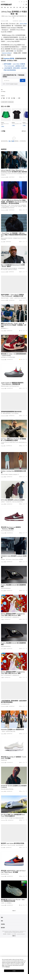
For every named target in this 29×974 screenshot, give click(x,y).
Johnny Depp (23, 23)
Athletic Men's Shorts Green (5, 124)
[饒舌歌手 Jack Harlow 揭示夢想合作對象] (14, 833)
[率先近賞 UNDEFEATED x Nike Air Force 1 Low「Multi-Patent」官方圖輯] (14, 860)
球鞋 (5, 7)
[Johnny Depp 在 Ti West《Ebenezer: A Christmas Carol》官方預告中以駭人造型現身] (14, 160)
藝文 (8, 7)
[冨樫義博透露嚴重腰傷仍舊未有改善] (14, 401)
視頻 (20, 7)
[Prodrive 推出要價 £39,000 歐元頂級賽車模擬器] (14, 574)
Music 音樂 (3, 241)
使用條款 (11, 83)
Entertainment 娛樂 (4, 20)
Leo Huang (3, 91)
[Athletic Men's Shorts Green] (6, 114)
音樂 (14, 7)
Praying (2, 122)
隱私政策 (15, 83)
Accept (14, 970)
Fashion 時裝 (3, 330)
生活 (17, 7)
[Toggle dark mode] (24, 4)
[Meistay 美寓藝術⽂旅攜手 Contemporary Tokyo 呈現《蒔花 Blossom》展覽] (14, 603)
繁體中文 (14, 935)
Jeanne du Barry (6, 53)
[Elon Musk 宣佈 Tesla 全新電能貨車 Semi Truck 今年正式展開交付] (14, 804)
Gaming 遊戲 (3, 590)
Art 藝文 (2, 619)
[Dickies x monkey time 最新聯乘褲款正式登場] (14, 461)
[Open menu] (26, 4)
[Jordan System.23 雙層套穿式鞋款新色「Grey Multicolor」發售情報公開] (14, 372)
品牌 (23, 7)
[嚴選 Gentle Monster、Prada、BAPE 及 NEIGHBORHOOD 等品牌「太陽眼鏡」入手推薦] (14, 313)
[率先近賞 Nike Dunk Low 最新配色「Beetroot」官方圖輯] (14, 517)
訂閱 (22, 80)
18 (15, 51)
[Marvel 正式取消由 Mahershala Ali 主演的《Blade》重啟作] (14, 254)
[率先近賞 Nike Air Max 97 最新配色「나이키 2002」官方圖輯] (14, 746)
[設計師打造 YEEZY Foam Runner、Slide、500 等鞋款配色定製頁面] (14, 889)
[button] (26, 21)
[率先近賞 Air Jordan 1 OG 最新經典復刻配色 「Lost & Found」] (14, 343)
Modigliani (10, 101)
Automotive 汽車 (4, 820)
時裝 (2, 7)
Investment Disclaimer (21, 934)
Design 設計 (3, 445)
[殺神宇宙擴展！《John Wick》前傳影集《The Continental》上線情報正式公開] (14, 284)
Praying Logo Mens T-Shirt (17, 123)
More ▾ (14, 910)
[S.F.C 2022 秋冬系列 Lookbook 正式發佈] (14, 489)
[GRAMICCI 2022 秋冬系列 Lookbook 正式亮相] (14, 546)
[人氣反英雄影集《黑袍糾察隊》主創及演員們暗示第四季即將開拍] (14, 690)
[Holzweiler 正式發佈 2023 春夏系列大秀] (14, 719)
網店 (26, 7)
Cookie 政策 (13, 934)
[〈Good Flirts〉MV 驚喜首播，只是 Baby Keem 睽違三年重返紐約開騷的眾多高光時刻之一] (14, 223)
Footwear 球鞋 (3, 359)
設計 (11, 7)
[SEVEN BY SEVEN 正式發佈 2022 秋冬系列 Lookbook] (14, 775)
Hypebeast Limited (7, 931)
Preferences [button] (7, 966)
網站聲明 (4, 934)
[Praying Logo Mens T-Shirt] (17, 114)
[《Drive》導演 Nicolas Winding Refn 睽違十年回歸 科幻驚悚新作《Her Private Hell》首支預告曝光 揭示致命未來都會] (14, 190)
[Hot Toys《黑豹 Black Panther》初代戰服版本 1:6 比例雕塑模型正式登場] (14, 428)
